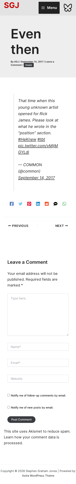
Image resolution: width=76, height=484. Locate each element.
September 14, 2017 (36, 177)
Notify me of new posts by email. (32, 407)
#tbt (41, 139)
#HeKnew (27, 139)
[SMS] (55, 203)
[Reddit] (47, 203)
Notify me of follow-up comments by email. (38, 395)
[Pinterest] (29, 203)
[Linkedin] (38, 203)
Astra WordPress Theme (38, 475)
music (28, 65)
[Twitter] (20, 203)
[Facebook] (12, 203)
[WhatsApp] (64, 203)
